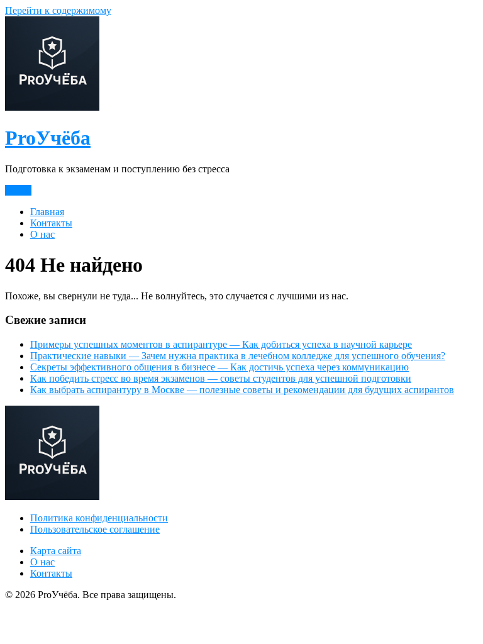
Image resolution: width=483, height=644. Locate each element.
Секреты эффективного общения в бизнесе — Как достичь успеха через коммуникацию (219, 367)
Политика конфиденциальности (99, 518)
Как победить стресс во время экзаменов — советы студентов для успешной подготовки (220, 378)
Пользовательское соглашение (95, 529)
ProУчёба (48, 137)
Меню (18, 190)
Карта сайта (55, 550)
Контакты (51, 223)
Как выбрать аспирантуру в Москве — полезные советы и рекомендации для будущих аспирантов (242, 389)
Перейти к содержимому (58, 10)
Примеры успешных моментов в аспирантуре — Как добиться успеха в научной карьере (221, 344)
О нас (42, 234)
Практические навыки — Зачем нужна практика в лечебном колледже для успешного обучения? (237, 355)
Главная (47, 211)
